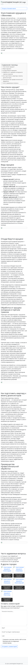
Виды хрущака (7, 68)
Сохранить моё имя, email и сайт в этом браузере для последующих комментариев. (14, 641)
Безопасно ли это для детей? (10, 561)
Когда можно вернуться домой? (11, 558)
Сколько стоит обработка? (10, 556)
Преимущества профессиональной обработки (13, 80)
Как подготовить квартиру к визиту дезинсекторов (13, 76)
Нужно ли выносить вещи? (10, 560)
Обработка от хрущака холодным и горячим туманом (13, 73)
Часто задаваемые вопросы (10, 83)
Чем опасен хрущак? (8, 67)
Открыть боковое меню (9, 8)
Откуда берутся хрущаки (10, 70)
